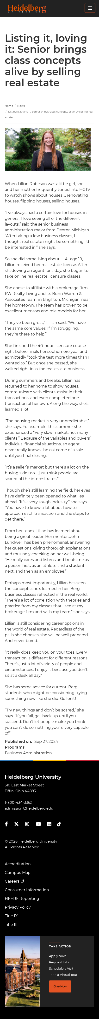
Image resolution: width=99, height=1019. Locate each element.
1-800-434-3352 (18, 802)
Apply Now (57, 956)
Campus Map (18, 872)
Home (9, 105)
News (21, 105)
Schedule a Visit (61, 968)
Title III (11, 924)
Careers (12, 881)
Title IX (11, 916)
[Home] (51, 8)
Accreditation (18, 864)
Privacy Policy (18, 907)
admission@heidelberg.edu (29, 808)
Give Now (60, 986)
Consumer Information (27, 890)
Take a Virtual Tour (63, 975)
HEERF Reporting (22, 898)
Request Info (59, 962)
